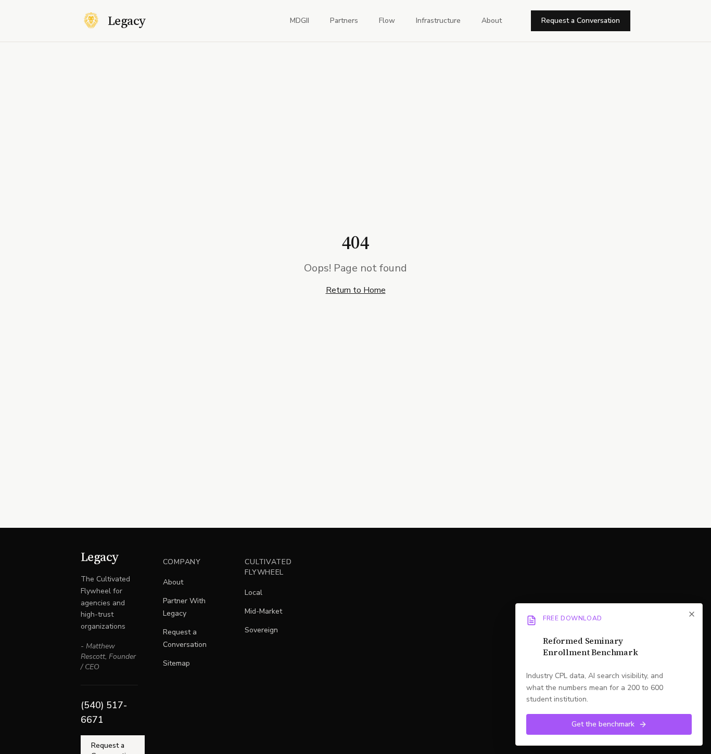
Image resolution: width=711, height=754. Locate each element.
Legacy (100, 556)
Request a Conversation (580, 20)
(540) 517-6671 (104, 712)
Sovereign (261, 630)
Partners (344, 20)
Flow (387, 20)
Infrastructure (438, 20)
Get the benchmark (603, 724)
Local (253, 592)
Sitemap (176, 663)
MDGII (299, 20)
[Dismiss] (691, 614)
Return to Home (356, 290)
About (491, 20)
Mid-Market (263, 611)
